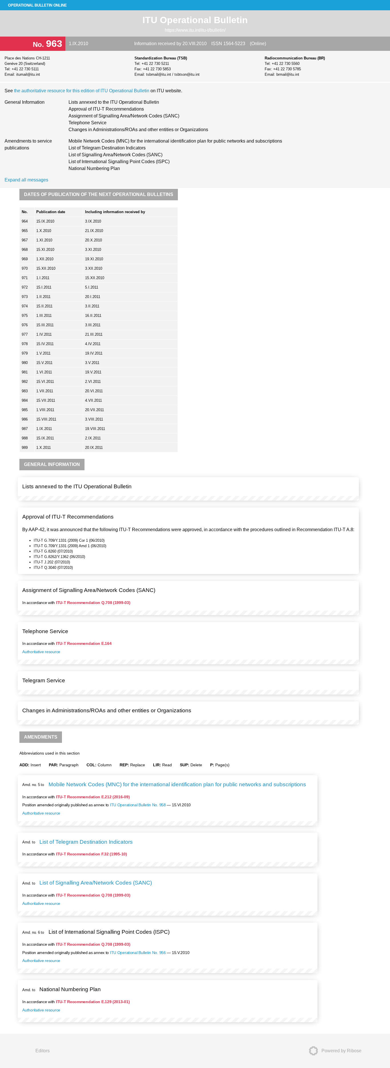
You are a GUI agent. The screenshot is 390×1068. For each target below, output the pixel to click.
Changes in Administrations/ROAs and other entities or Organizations (138, 129)
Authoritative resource (41, 651)
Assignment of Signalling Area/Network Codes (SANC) (124, 115)
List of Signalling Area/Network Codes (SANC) (115, 154)
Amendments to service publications (28, 144)
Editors (42, 1050)
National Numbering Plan (94, 168)
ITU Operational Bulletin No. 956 (138, 952)
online (37, 5)
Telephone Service (87, 122)
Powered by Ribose (341, 1050)
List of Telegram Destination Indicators (107, 147)
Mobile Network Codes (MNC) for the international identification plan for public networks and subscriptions (175, 141)
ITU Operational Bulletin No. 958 (138, 805)
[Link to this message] (353, 481)
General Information (25, 102)
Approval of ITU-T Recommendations (106, 109)
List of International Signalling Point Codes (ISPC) (119, 161)
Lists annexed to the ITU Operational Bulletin (114, 102)
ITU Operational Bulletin (195, 20)
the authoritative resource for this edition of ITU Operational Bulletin (82, 90)
